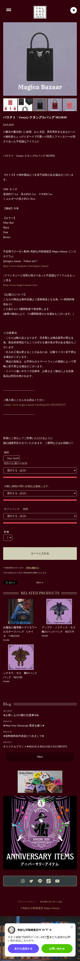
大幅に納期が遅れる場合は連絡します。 (27, 486)
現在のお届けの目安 (15, 463)
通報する (40, 583)
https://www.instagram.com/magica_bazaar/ (26, 266)
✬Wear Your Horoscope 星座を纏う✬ (23, 725)
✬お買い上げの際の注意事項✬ (21, 715)
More (40, 756)
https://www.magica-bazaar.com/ (20, 285)
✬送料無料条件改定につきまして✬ (23, 736)
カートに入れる (40, 553)
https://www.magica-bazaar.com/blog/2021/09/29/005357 (36, 404)
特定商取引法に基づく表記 (51, 902)
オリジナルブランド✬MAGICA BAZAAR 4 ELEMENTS (35, 746)
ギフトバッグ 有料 (16, 509)
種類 (6, 452)
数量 (6, 532)
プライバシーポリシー (27, 902)
